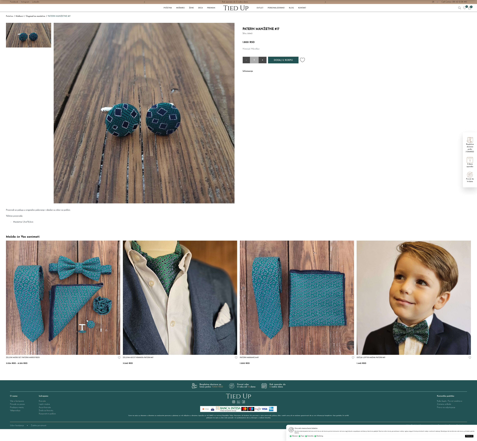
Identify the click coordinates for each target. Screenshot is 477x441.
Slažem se (469, 436)
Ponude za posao (17, 404)
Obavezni (295, 436)
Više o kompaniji (17, 401)
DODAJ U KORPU (283, 60)
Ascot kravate (45, 407)
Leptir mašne (44, 404)
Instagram (25, 2)
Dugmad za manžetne (35, 16)
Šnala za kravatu (46, 411)
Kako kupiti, (442, 401)
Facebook (14, 2)
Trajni (302, 436)
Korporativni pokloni (47, 414)
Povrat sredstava (455, 401)
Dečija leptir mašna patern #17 (371, 357)
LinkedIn (35, 2)
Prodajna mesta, (17, 407)
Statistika (310, 436)
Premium (211, 8)
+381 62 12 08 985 (459, 2)
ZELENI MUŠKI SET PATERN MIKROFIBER (23, 357)
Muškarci (180, 8)
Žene (191, 8)
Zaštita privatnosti (38, 426)
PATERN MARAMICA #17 (249, 357)
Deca (200, 8)
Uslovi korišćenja (17, 426)
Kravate (42, 401)
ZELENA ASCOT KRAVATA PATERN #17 (138, 357)
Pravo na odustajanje (446, 407)
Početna (9, 16)
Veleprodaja (15, 411)
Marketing (320, 436)
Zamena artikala (444, 404)
